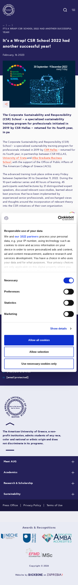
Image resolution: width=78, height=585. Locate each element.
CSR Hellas (51, 150)
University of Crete (15, 158)
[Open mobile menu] (73, 10)
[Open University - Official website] (29, 538)
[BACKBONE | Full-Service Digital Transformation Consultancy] (35, 575)
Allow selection (39, 351)
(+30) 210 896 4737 (19, 371)
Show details (58, 328)
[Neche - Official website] (9, 538)
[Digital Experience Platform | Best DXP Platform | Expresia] (55, 575)
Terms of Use (54, 505)
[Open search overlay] (65, 10)
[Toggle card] (72, 461)
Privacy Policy (32, 505)
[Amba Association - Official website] (56, 538)
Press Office (10, 505)
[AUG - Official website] (40, 407)
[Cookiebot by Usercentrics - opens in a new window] (58, 218)
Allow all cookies (39, 340)
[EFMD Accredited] (39, 552)
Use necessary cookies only (39, 363)
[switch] (68, 291)
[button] (9, 10)
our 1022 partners (27, 236)
